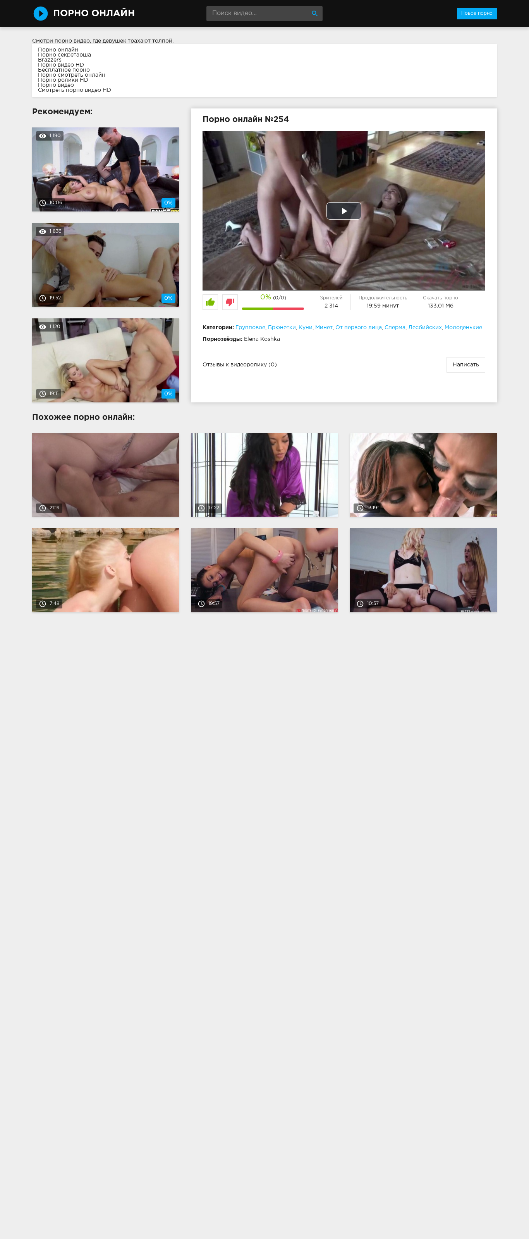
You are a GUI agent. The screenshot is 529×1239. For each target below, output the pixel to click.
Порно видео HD (61, 65)
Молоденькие (463, 327)
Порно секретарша (64, 55)
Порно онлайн (58, 50)
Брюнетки (282, 327)
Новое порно (477, 13)
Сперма (395, 327)
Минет (324, 327)
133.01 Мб (440, 306)
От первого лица (358, 327)
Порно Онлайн (94, 13)
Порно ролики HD (63, 80)
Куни (306, 327)
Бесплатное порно (64, 70)
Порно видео (56, 85)
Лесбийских (425, 327)
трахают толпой (150, 41)
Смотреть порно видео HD (74, 90)
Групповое (250, 327)
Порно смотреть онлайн (71, 75)
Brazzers (50, 60)
